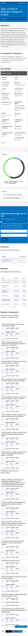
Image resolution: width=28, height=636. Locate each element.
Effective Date (18, 93)
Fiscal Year (18, 113)
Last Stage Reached (20, 133)
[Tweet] (8, 631)
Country (4, 89)
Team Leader (5, 82)
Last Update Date (19, 137)
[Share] (14, 631)
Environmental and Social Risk (7, 127)
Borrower (17, 82)
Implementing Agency (18, 102)
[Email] (3, 631)
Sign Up (5, 239)
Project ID (4, 77)
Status (16, 77)
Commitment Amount (5, 120)
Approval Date (6, 93)
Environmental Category (18, 120)
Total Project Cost (7, 102)
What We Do (3, 3)
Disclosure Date (19, 89)
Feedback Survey (21, 626)
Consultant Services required (7, 133)
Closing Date (18, 126)
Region (4, 113)
